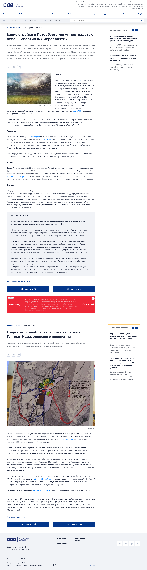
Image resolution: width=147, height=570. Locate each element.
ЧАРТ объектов (24, 14)
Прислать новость (54, 20)
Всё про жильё (75, 14)
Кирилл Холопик (138, 8)
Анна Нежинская (13, 28)
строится (80, 80)
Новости (6, 14)
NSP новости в (26, 289)
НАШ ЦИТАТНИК (81, 2)
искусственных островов (17, 176)
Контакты (61, 538)
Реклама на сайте (80, 539)
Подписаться (33, 20)
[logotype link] (14, 5)
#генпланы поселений (16, 517)
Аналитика (57, 14)
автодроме (48, 139)
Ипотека (42, 14)
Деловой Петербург (42, 479)
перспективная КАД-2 (42, 490)
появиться (77, 191)
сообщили (35, 137)
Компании (127, 14)
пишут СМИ (77, 111)
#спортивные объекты (16, 282)
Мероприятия (81, 546)
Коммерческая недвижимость (102, 14)
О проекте (62, 544)
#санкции (31, 282)
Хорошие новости (118, 30)
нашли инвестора (65, 439)
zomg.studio (91, 565)
